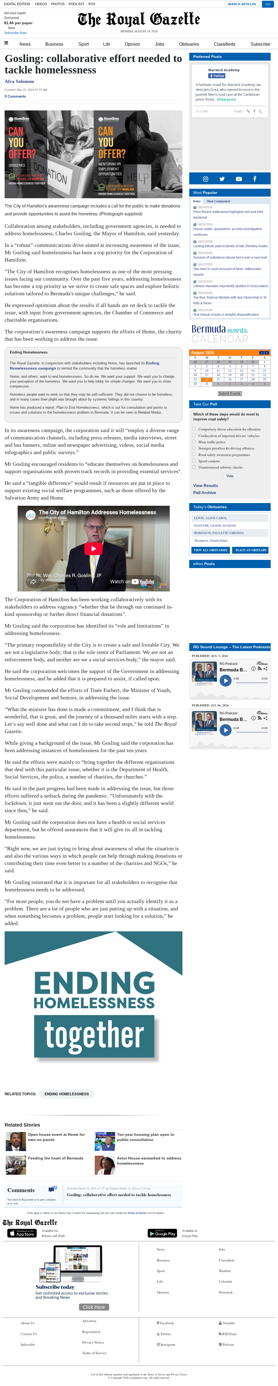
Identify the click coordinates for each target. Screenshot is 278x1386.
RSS (92, 4)
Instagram (167, 1344)
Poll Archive (204, 492)
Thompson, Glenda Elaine (211, 540)
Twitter (165, 1333)
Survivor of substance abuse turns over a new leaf (230, 257)
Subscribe (260, 44)
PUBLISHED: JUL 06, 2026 (210, 705)
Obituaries (189, 44)
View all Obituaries (211, 550)
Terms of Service (137, 1212)
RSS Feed (229, 1333)
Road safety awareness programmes (224, 454)
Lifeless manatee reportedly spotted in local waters (230, 286)
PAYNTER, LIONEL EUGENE (215, 525)
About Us (27, 1322)
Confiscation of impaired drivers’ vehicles (229, 435)
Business (54, 44)
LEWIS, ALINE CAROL (210, 518)
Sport (83, 44)
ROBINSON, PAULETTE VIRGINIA (219, 533)
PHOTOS (58, 4)
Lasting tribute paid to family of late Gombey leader (230, 246)
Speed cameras (209, 460)
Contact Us (29, 1333)
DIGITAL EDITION (17, 4)
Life (106, 44)
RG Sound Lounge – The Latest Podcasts (231, 647)
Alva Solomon (19, 81)
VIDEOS (41, 4)
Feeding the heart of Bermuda (55, 1158)
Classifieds (224, 44)
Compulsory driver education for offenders (229, 429)
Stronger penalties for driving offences (226, 448)
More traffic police (212, 441)
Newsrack (226, 1292)
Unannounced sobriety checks (220, 467)
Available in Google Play (190, 1233)
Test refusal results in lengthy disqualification (226, 315)
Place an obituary (251, 550)
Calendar (225, 1281)
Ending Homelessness (67, 1093)
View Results (205, 485)
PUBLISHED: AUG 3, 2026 (210, 656)
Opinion (132, 44)
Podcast (228, 1344)
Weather (225, 1270)
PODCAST (76, 4)
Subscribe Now (15, 33)
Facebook (166, 1322)
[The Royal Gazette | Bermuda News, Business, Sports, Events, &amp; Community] (139, 20)
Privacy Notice (93, 1342)
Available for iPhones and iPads (53, 1233)
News (25, 44)
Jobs (159, 44)
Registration (91, 1331)
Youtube (228, 1322)
